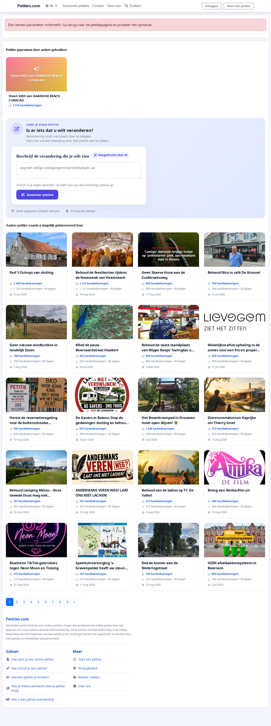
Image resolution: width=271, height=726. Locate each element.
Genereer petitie (40, 195)
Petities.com (28, 6)
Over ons (114, 6)
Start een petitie (238, 6)
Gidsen (12, 651)
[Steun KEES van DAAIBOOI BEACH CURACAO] (36, 83)
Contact (98, 6)
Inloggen (211, 6)
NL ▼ (54, 5)
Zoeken (135, 6)
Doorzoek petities (76, 6)
